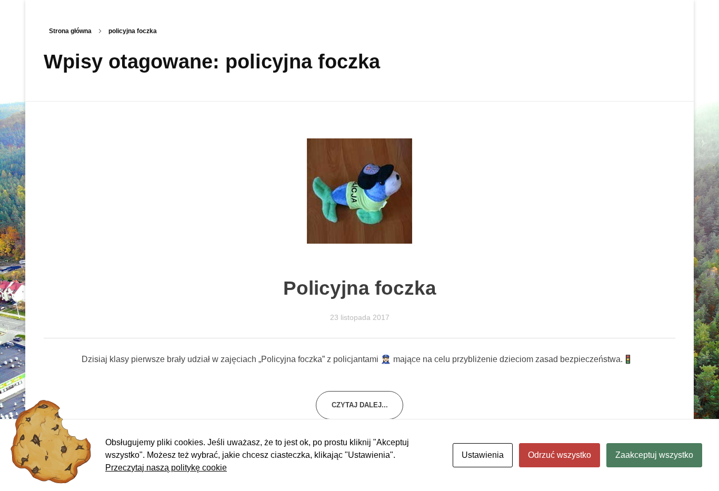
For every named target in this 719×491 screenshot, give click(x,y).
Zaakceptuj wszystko (654, 454)
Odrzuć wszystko (559, 454)
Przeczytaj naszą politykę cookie (166, 467)
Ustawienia (483, 454)
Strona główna (70, 31)
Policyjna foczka (359, 288)
